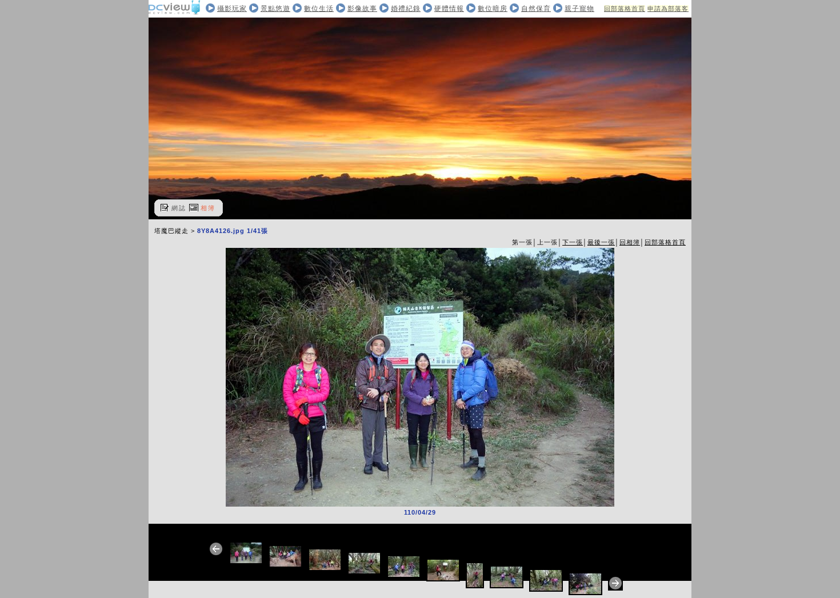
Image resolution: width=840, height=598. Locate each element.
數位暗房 (492, 9)
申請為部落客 (668, 8)
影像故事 (362, 9)
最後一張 (601, 242)
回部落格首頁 (624, 8)
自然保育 (536, 9)
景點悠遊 (275, 9)
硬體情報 (449, 9)
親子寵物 (579, 9)
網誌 (178, 207)
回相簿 (629, 242)
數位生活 (319, 9)
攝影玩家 (232, 9)
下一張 (572, 242)
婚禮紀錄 (406, 9)
